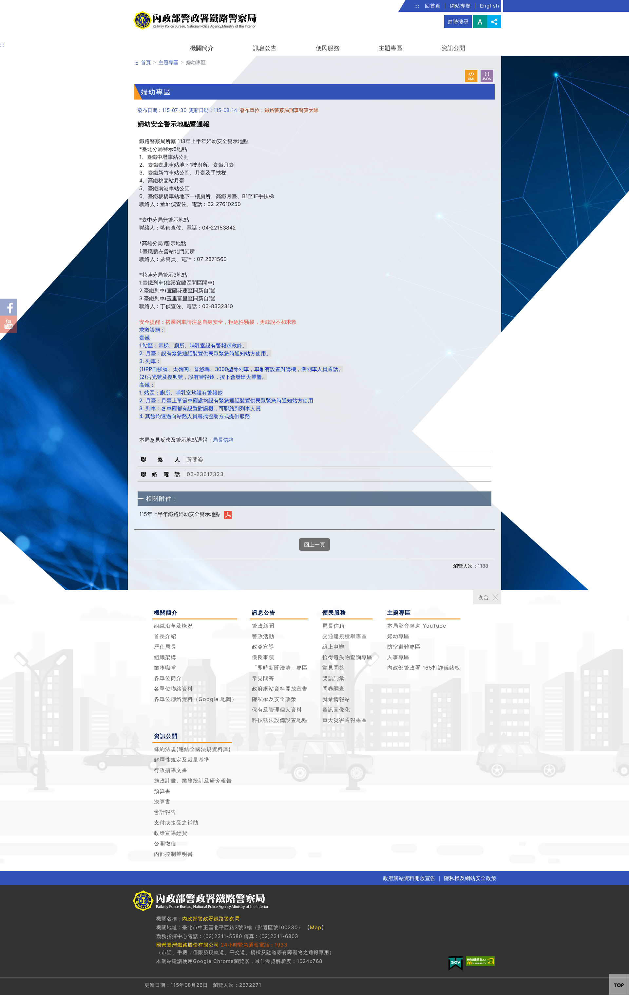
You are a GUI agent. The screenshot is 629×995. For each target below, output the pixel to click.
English (489, 6)
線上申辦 (333, 646)
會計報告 (165, 812)
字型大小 (480, 21)
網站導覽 (460, 6)
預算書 (162, 791)
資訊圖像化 (336, 709)
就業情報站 (336, 699)
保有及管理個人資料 (277, 709)
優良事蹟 (263, 657)
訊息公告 (264, 48)
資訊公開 (453, 48)
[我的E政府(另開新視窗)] (455, 963)
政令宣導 (263, 646)
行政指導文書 (170, 770)
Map (315, 927)
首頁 (146, 62)
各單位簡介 (168, 678)
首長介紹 (165, 636)
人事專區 (398, 657)
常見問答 (263, 678)
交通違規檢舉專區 (344, 636)
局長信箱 (223, 439)
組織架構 (165, 657)
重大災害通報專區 (344, 720)
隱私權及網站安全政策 (470, 878)
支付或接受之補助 (176, 822)
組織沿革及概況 (173, 625)
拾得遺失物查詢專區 (347, 657)
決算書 (162, 801)
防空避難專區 (404, 646)
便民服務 (327, 48)
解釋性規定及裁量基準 (182, 759)
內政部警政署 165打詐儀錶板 (423, 667)
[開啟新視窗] (471, 76)
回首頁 (433, 6)
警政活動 (263, 636)
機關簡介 (202, 48)
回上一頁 (314, 544)
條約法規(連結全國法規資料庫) (192, 749)
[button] (495, 597)
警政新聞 (263, 625)
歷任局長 (165, 646)
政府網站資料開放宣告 (280, 688)
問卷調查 (333, 688)
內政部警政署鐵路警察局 (211, 918)
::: (416, 6)
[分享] (494, 21)
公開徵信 (165, 843)
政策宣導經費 (170, 833)
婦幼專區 (398, 636)
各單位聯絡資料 (173, 688)
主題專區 (390, 48)
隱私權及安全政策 (274, 699)
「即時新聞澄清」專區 (280, 667)
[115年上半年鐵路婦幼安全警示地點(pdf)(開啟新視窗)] (228, 514)
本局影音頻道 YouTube (416, 625)
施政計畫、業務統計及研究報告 (193, 780)
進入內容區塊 (15, 4)
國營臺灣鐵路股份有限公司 (187, 945)
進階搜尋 (458, 21)
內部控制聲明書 (173, 854)
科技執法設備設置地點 (280, 720)
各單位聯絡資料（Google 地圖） (195, 699)
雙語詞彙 (333, 678)
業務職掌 (165, 667)
